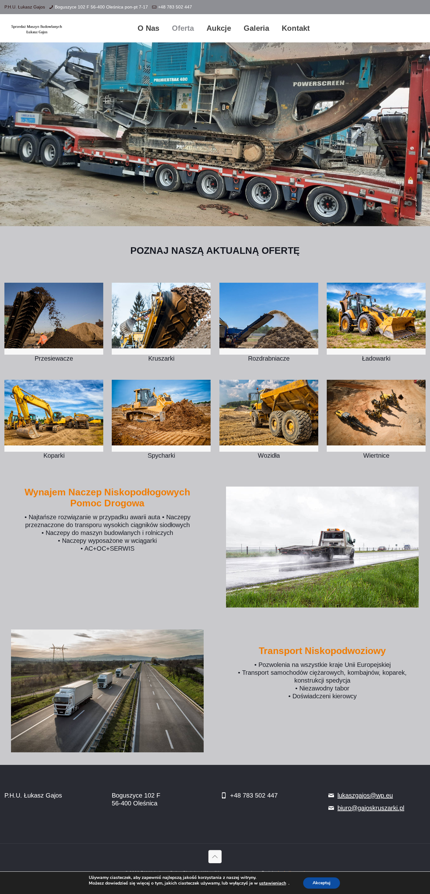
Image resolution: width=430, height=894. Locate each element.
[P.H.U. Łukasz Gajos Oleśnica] (38, 28)
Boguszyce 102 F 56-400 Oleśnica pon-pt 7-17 (101, 6)
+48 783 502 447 (175, 6)
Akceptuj (322, 883)
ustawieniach (272, 883)
